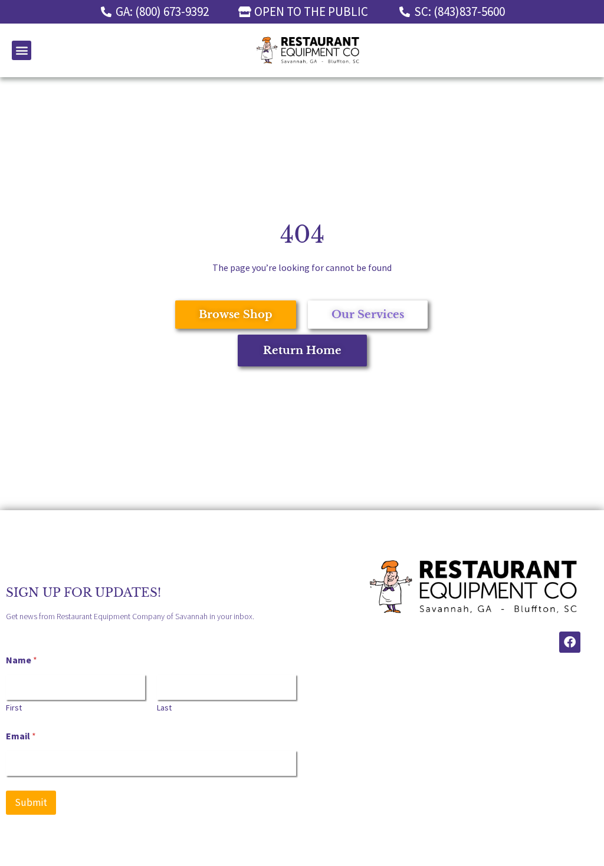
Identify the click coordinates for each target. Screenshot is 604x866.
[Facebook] (569, 642)
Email (21, 736)
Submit (31, 802)
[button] (21, 50)
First (14, 708)
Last (164, 708)
